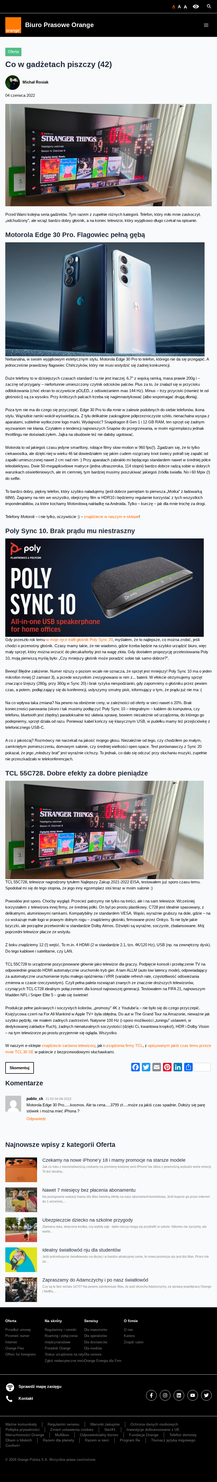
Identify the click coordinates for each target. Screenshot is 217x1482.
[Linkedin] (179, 1395)
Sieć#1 (110, 1429)
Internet (11, 1342)
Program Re (130, 1440)
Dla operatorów (95, 1336)
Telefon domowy (183, 1435)
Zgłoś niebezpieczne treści (65, 1361)
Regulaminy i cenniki (60, 1330)
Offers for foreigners (20, 1354)
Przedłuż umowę (18, 1330)
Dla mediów (93, 1348)
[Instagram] (165, 1395)
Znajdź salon (133, 1342)
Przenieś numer (17, 1336)
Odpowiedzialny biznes (99, 1435)
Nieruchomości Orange (25, 1435)
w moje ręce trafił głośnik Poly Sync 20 (79, 640)
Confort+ (13, 1445)
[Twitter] (206, 1395)
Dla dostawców (95, 1342)
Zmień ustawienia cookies (71, 1429)
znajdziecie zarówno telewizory (68, 1045)
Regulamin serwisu (63, 1424)
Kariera (129, 1336)
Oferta (13, 52)
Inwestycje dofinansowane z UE (152, 1429)
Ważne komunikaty (21, 1424)
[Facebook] (151, 1395)
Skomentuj (19, 1068)
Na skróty (53, 1321)
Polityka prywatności (22, 1429)
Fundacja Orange (144, 1435)
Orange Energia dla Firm (102, 1361)
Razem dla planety (58, 1440)
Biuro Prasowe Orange (59, 24)
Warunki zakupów (105, 1424)
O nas (128, 1330)
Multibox (62, 1435)
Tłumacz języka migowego (173, 1440)
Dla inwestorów (95, 1330)
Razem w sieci (97, 1440)
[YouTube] (192, 1395)
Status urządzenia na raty (64, 1354)
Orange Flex (14, 1348)
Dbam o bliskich (19, 1440)
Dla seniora (92, 1354)
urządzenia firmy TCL (124, 1045)
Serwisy (91, 1321)
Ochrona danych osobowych (154, 1424)
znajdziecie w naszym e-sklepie (111, 517)
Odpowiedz (36, 1119)
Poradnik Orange (57, 1348)
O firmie (131, 1321)
